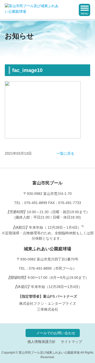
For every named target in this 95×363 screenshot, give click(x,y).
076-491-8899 (35, 203)
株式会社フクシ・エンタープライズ (47, 303)
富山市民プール (47, 182)
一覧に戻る (65, 153)
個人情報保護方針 (41, 342)
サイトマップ (71, 342)
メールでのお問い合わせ (55, 333)
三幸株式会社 (47, 309)
